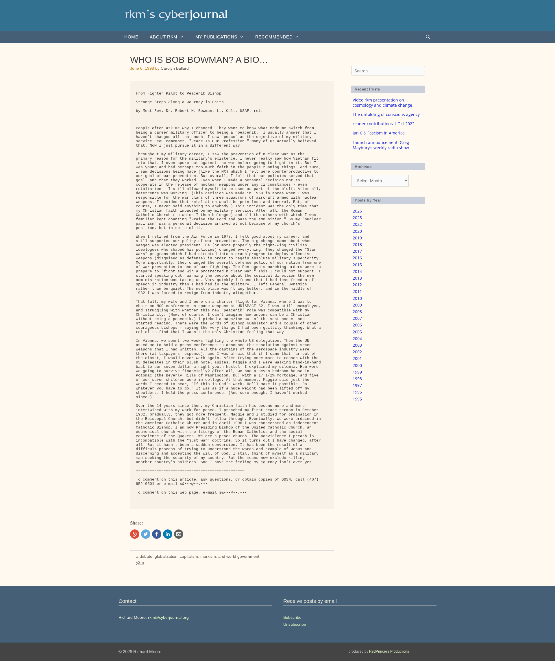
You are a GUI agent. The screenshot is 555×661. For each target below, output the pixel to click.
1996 (357, 392)
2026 (357, 211)
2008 (357, 311)
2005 (357, 332)
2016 (357, 258)
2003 (357, 345)
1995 (357, 399)
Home (131, 36)
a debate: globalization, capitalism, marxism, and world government (197, 556)
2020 (357, 231)
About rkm (163, 36)
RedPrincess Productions (389, 651)
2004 (357, 338)
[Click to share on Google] (134, 534)
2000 (357, 365)
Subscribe (292, 617)
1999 (357, 372)
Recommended (274, 36)
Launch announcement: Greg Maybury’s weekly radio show (381, 145)
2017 (357, 251)
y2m (140, 562)
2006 (357, 325)
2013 (357, 278)
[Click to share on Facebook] (156, 534)
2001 (357, 358)
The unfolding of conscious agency (386, 114)
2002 (357, 351)
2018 (357, 244)
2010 (357, 298)
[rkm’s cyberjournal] (176, 15)
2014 (357, 271)
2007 (357, 318)
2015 (357, 264)
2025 (357, 217)
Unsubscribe (294, 624)
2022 (357, 224)
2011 (357, 291)
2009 (357, 305)
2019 (357, 238)
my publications (216, 36)
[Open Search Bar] (427, 37)
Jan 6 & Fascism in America (379, 133)
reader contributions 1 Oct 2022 (384, 123)
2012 (357, 284)
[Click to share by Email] (178, 534)
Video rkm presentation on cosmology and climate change (382, 102)
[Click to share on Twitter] (145, 534)
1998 (357, 378)
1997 (357, 385)
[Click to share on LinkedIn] (167, 534)
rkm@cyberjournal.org (168, 617)
